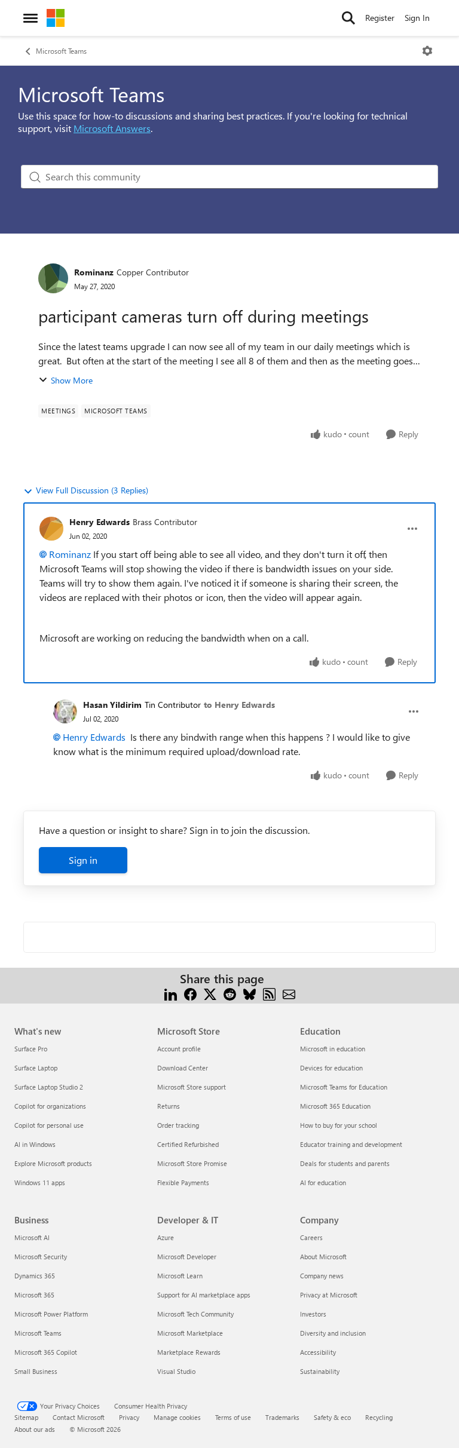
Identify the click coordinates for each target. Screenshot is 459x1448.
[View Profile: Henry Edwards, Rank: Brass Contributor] (51, 529)
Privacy (129, 1417)
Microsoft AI (32, 1237)
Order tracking (178, 1125)
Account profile (179, 1048)
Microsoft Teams (61, 51)
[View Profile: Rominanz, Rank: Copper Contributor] (53, 278)
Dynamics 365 (34, 1275)
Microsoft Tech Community (195, 1313)
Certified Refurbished (188, 1144)
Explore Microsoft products (53, 1163)
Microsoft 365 (34, 1294)
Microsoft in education (332, 1048)
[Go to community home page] (56, 18)
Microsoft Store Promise (192, 1163)
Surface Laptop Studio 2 (48, 1086)
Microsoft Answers (112, 128)
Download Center (182, 1067)
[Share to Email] (289, 993)
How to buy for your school (338, 1125)
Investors (313, 1313)
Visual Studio (176, 1371)
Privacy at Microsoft (328, 1294)
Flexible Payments (183, 1182)
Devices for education (331, 1067)
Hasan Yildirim (112, 704)
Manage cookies (177, 1417)
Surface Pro (30, 1048)
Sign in (83, 860)
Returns (168, 1106)
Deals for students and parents (345, 1163)
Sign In (417, 17)
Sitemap (26, 1417)
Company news (322, 1275)
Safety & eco (332, 1417)
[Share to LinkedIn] (170, 993)
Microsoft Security (40, 1256)
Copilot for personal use (49, 1125)
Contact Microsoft (79, 1417)
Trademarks (282, 1417)
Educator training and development (351, 1144)
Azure (165, 1237)
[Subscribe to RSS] (269, 993)
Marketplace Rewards (189, 1352)
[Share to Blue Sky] (249, 993)
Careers (311, 1237)
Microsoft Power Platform (51, 1313)
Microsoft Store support (191, 1086)
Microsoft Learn (180, 1275)
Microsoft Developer (186, 1256)
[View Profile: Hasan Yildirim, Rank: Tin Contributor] (65, 711)
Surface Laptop (35, 1067)
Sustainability (319, 1371)
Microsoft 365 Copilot (45, 1352)
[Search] (348, 18)
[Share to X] (210, 993)
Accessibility (318, 1352)
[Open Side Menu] (30, 18)
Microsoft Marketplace (190, 1333)
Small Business (35, 1371)
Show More (72, 380)
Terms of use (233, 1417)
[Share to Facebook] (190, 993)
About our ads (34, 1429)
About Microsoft (323, 1256)
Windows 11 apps (39, 1182)
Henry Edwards (99, 521)
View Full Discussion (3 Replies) (92, 490)
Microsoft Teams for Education (343, 1086)
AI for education (323, 1182)
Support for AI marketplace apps (203, 1294)
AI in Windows (35, 1144)
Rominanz (94, 272)
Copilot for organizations (50, 1106)
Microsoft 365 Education (335, 1106)
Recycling (379, 1417)
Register (379, 17)
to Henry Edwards (239, 704)
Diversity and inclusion (333, 1333)
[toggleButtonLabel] (427, 50)
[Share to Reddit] (230, 993)
